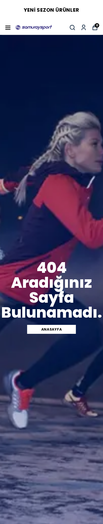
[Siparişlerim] (83, 27)
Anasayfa (51, 329)
